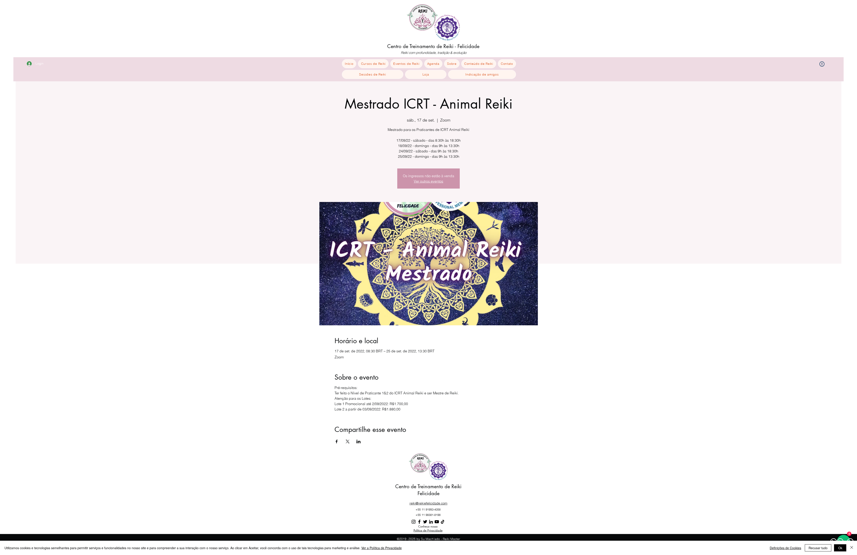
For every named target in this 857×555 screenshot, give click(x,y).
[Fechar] (851, 547)
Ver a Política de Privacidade (381, 548)
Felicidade (428, 493)
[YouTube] (436, 521)
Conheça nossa (428, 526)
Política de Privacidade (428, 530)
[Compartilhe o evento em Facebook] (337, 441)
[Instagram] (413, 521)
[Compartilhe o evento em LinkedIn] (358, 441)
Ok (840, 548)
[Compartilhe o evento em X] (347, 441)
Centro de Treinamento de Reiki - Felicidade (433, 46)
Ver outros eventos (428, 181)
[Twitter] (425, 521)
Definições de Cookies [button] (785, 548)
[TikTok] (442, 521)
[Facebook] (419, 521)
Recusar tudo (818, 548)
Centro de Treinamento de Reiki (428, 486)
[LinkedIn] (431, 521)
